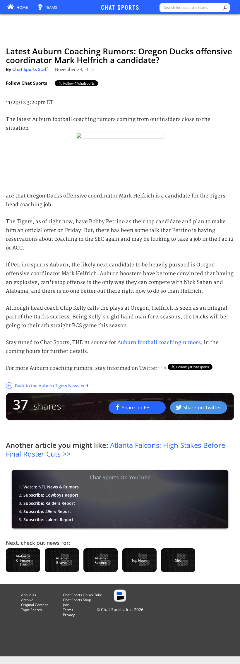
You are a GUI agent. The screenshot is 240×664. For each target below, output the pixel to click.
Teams (51, 7)
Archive (27, 599)
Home (22, 7)
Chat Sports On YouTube (82, 594)
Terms (68, 609)
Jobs (66, 604)
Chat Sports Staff (30, 69)
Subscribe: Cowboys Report (50, 495)
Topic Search (31, 609)
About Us (28, 594)
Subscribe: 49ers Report (47, 511)
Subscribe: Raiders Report (49, 503)
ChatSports (120, 8)
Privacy (69, 614)
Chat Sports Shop (77, 599)
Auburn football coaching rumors (159, 342)
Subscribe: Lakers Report (48, 519)
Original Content (34, 604)
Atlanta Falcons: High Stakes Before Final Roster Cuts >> (115, 449)
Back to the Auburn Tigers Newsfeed (51, 386)
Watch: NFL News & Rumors (51, 487)
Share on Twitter (202, 407)
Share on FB (136, 407)
